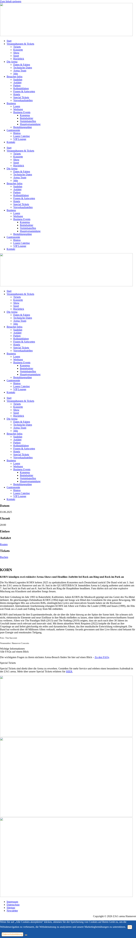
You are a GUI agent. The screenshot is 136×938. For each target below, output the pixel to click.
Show (16, 52)
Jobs (15, 73)
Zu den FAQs (102, 657)
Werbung (18, 109)
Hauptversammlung (30, 124)
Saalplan (17, 79)
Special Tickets (21, 97)
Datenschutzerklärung (12, 934)
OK (129, 927)
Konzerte (18, 49)
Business (11, 103)
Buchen (4, 557)
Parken (17, 85)
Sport (16, 55)
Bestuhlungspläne (22, 127)
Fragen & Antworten (24, 91)
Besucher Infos (14, 76)
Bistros (17, 133)
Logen (16, 106)
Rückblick (18, 58)
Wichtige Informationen (12, 648)
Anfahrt (17, 82)
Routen (4, 544)
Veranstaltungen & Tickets (20, 43)
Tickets (17, 46)
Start (9, 40)
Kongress (25, 115)
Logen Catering (21, 136)
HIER (69, 671)
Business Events (21, 112)
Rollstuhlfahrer (21, 88)
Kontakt (11, 142)
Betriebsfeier (26, 118)
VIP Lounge (19, 139)
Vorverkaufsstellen (23, 100)
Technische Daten (22, 67)
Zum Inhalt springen (10, 1)
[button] (68, 648)
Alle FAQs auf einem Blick (14, 651)
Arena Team (19, 70)
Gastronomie (13, 130)
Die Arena (12, 61)
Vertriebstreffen (28, 121)
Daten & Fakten (21, 64)
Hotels (16, 94)
